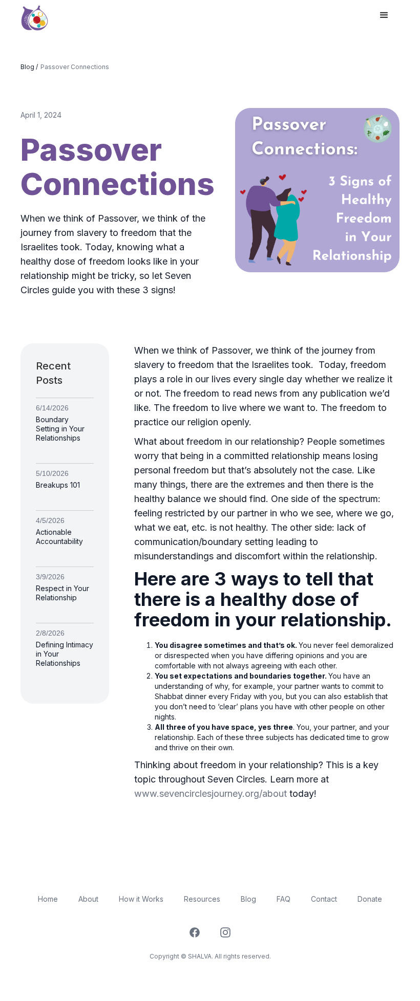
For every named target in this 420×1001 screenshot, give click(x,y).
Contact (324, 899)
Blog (248, 899)
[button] (384, 15)
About (88, 899)
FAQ (283, 899)
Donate (370, 899)
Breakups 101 (58, 485)
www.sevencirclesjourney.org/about (210, 793)
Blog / (29, 67)
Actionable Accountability (59, 537)
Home (48, 899)
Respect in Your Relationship (62, 593)
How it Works (141, 899)
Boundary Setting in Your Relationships (60, 428)
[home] (34, 15)
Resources (202, 899)
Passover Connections (74, 67)
